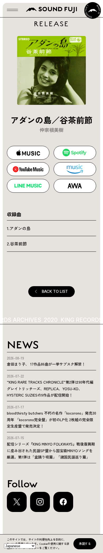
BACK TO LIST (55, 291)
